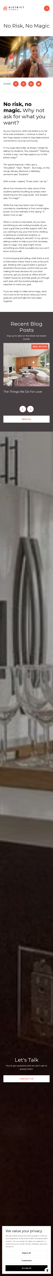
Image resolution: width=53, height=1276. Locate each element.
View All (26, 419)
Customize (27, 1260)
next (30, 409)
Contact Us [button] (26, 1078)
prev (23, 409)
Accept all (26, 1268)
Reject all (26, 1253)
